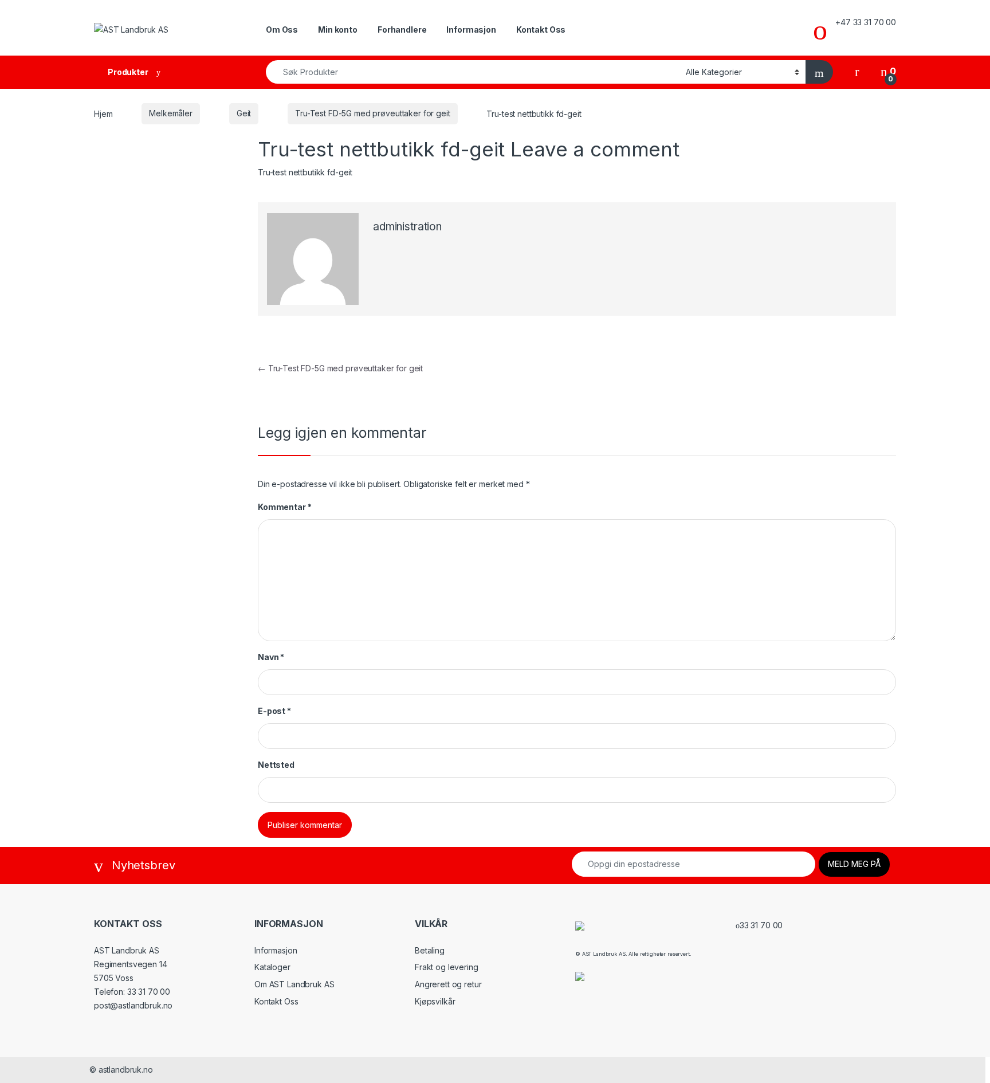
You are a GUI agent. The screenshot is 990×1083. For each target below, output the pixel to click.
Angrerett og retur (448, 984)
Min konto (338, 29)
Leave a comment (594, 149)
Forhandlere (402, 29)
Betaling (430, 950)
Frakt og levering (446, 967)
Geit (244, 113)
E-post (274, 711)
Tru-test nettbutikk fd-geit (305, 172)
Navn (271, 657)
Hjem (103, 113)
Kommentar (284, 507)
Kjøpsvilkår (435, 1001)
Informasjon (471, 29)
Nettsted (276, 765)
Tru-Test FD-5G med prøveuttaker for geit (372, 113)
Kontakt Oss (540, 29)
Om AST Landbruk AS (294, 984)
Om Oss (282, 29)
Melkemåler (170, 113)
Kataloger (272, 967)
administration (407, 226)
